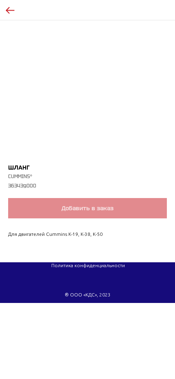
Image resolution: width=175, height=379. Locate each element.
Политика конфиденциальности (88, 265)
